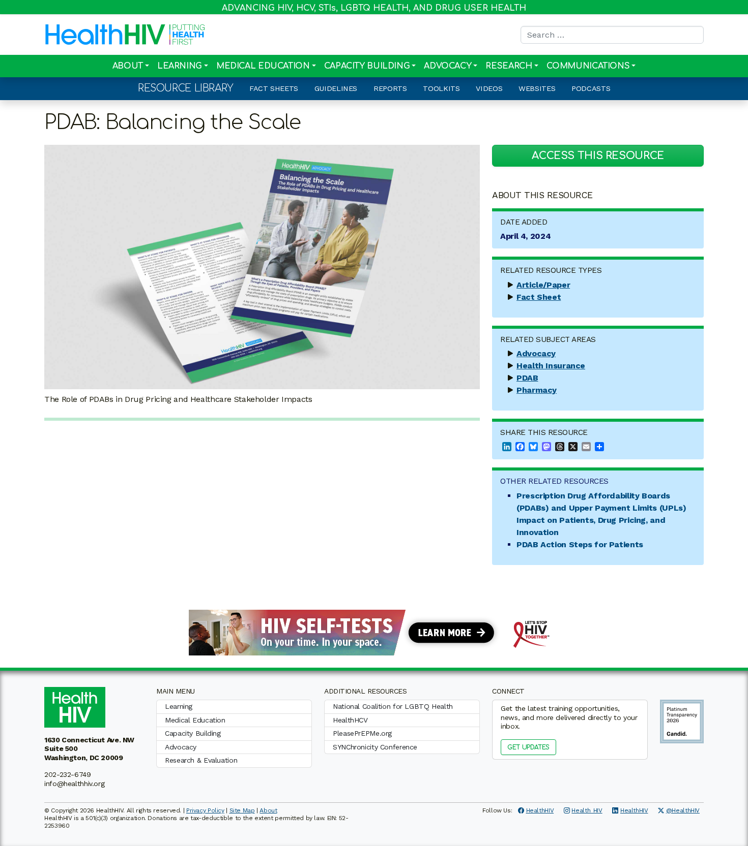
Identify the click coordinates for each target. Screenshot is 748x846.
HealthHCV (350, 720)
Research (508, 66)
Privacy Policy (205, 810)
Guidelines (335, 88)
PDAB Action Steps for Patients (579, 544)
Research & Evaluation (201, 760)
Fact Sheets (273, 88)
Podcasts (590, 88)
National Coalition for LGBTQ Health (393, 706)
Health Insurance (550, 365)
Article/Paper (543, 285)
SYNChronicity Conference (375, 747)
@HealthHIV (683, 810)
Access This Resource (598, 156)
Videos (489, 88)
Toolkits (441, 88)
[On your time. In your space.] (374, 632)
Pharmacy (536, 390)
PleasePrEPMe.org (362, 733)
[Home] (105, 34)
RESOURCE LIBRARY (185, 88)
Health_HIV (586, 810)
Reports (390, 88)
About (127, 66)
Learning (179, 66)
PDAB (527, 378)
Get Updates (528, 747)
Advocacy (447, 66)
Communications (588, 66)
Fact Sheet (538, 297)
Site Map (242, 810)
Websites (537, 88)
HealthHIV (540, 810)
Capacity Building (367, 66)
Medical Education (263, 66)
